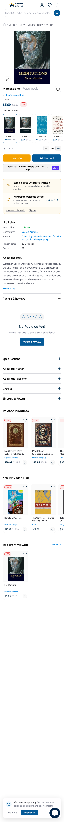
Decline (12, 812)
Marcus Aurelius (15, 95)
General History (35, 24)
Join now (50, 199)
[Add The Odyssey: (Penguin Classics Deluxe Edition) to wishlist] (53, 487)
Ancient (49, 24)
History (21, 24)
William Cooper (11, 524)
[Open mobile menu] (5, 5)
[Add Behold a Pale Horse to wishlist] (25, 487)
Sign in (32, 210)
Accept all (29, 812)
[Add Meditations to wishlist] (58, 89)
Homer (35, 524)
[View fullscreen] (7, 79)
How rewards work (15, 210)
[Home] (4, 24)
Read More (9, 288)
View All (54, 544)
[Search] (57, 13)
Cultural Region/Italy (37, 239)
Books (12, 24)
